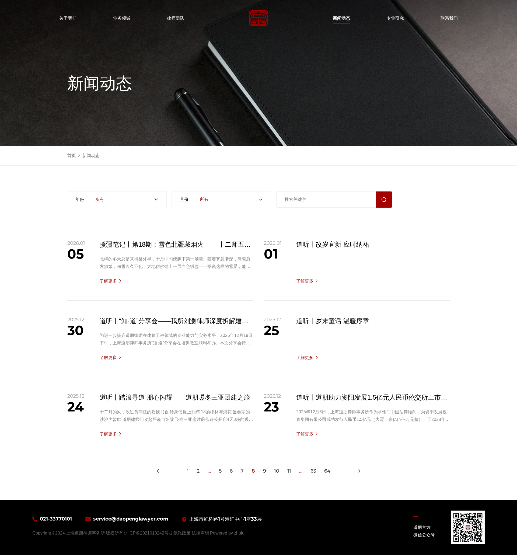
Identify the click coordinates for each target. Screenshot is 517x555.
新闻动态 (91, 155)
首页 (71, 155)
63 (313, 471)
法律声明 (200, 533)
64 (327, 471)
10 (276, 471)
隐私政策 (182, 533)
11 (289, 471)
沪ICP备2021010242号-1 (148, 533)
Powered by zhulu (227, 533)
